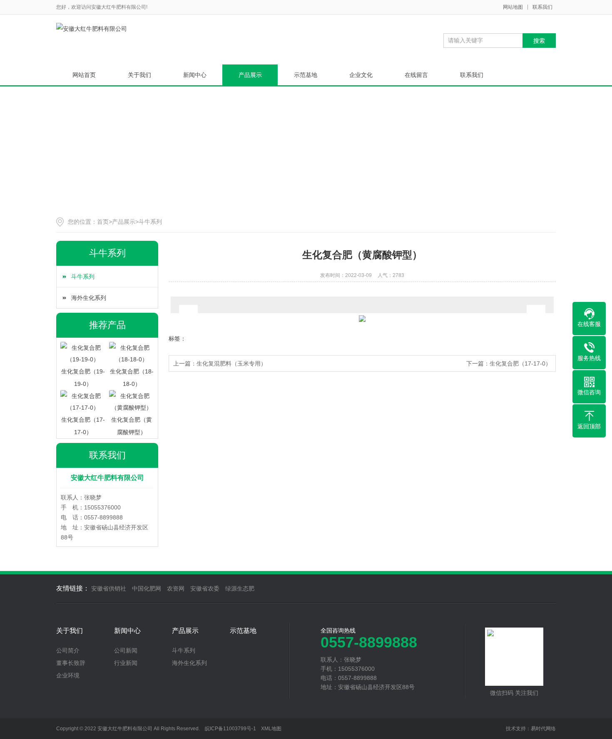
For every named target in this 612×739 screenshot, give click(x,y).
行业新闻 (125, 663)
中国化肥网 (146, 588)
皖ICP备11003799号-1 (230, 729)
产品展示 (250, 75)
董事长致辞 (70, 663)
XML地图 (271, 729)
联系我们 (542, 7)
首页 (103, 221)
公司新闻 (125, 650)
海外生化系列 (88, 297)
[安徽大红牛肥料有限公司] (91, 29)
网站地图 (513, 7)
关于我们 (139, 75)
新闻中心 (194, 75)
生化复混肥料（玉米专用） (231, 363)
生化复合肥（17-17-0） (520, 363)
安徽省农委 (204, 588)
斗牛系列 (150, 221)
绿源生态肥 (239, 588)
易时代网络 (543, 729)
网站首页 (84, 75)
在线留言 (416, 75)
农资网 (175, 588)
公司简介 (68, 650)
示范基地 (305, 75)
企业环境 (68, 675)
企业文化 (361, 75)
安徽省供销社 (108, 588)
